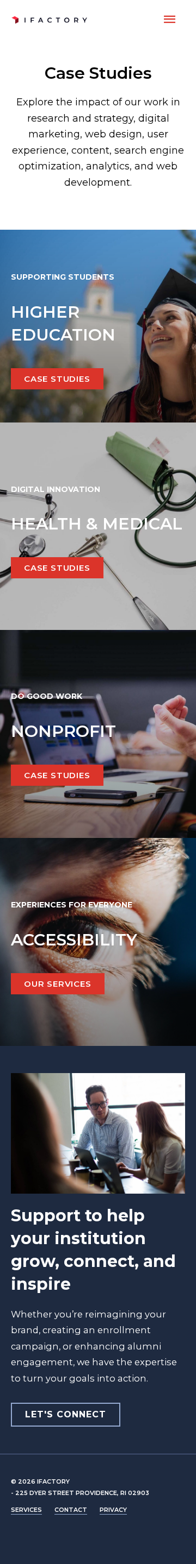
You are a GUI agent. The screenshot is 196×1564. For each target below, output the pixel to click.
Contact (70, 1509)
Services (26, 1509)
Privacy (113, 1509)
